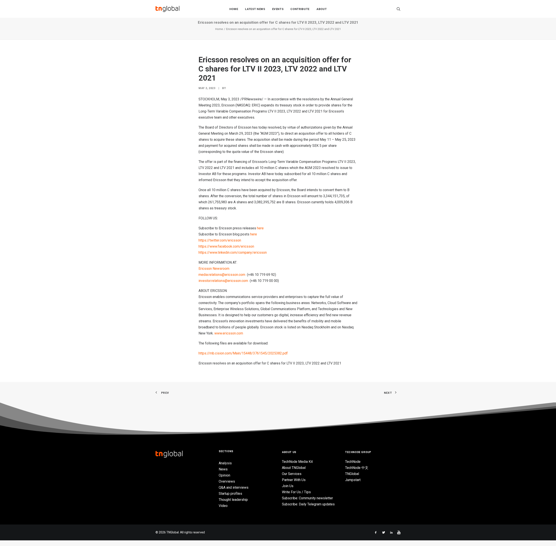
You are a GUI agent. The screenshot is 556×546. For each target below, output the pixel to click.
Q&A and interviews (233, 487)
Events (278, 9)
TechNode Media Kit (297, 462)
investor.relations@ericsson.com (223, 281)
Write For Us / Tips (296, 492)
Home (233, 9)
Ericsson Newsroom (214, 268)
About (321, 9)
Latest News (255, 9)
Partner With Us (294, 480)
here (260, 228)
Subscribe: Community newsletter (307, 498)
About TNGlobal (294, 468)
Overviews (227, 481)
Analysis (225, 463)
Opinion (224, 475)
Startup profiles (230, 493)
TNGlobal (352, 474)
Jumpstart (353, 480)
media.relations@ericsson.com (222, 275)
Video (223, 506)
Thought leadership (233, 500)
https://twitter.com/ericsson (220, 240)
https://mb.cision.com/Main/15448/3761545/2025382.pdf (243, 353)
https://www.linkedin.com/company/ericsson (233, 252)
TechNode (353, 462)
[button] (398, 9)
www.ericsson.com (228, 333)
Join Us (287, 486)
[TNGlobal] (167, 9)
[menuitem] (233, 9)
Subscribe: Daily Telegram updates (308, 504)
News (223, 469)
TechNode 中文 (356, 468)
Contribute (299, 9)
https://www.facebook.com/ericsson (226, 246)
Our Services (291, 474)
